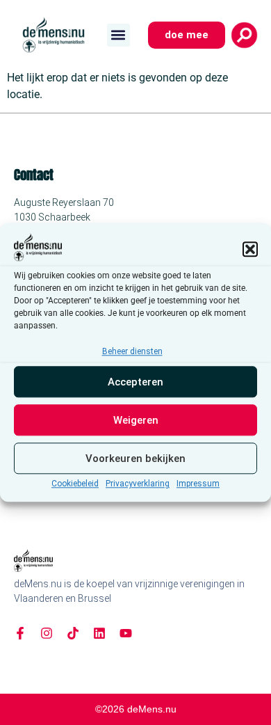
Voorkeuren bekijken (135, 458)
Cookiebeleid (75, 484)
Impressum (198, 484)
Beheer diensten (132, 352)
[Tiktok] (73, 633)
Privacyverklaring (138, 484)
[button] (250, 250)
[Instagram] (46, 633)
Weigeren (135, 420)
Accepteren (135, 382)
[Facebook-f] (20, 633)
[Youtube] (126, 633)
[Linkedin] (99, 633)
